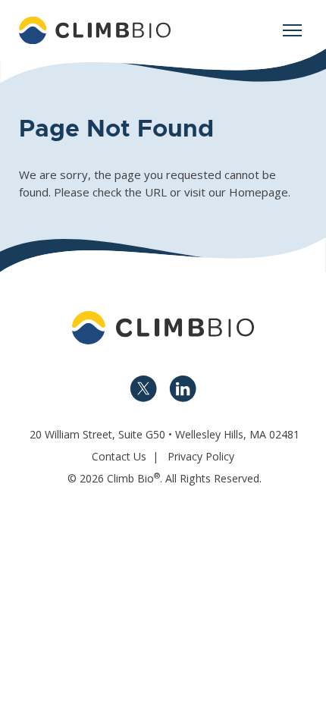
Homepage (258, 192)
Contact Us (119, 456)
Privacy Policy (201, 456)
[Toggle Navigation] (292, 30)
